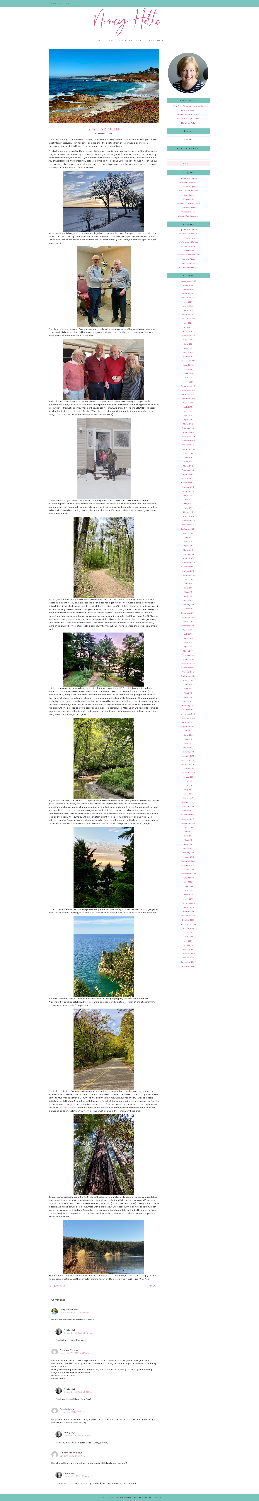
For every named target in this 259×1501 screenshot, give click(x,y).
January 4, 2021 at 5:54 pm (77, 1435)
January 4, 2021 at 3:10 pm (72, 1412)
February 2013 (188, 705)
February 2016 (188, 554)
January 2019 (188, 432)
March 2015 (188, 600)
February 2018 (188, 470)
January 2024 (188, 289)
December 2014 (188, 613)
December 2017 (188, 478)
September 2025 (188, 281)
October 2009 (188, 869)
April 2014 (188, 646)
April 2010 (188, 844)
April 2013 (188, 697)
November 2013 (188, 667)
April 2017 (188, 508)
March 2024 (188, 285)
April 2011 (188, 794)
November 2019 (188, 390)
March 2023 (188, 306)
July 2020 (188, 369)
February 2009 (188, 903)
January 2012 (188, 756)
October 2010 (188, 819)
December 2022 (188, 314)
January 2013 (188, 709)
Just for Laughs (188, 186)
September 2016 (188, 529)
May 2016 (188, 541)
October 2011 (188, 768)
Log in (158, 1497)
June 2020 (188, 373)
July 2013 (188, 684)
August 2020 (188, 365)
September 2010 (188, 823)
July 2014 (188, 634)
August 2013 (188, 680)
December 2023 (188, 293)
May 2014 (188, 642)
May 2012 (188, 739)
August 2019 (188, 403)
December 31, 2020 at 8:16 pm (74, 1353)
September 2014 (188, 625)
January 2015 (188, 609)
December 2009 (188, 861)
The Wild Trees (66, 1107)
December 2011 (188, 760)
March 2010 (188, 848)
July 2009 (188, 882)
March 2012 (188, 747)
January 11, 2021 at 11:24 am (77, 1476)
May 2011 (188, 789)
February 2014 (188, 655)
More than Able (188, 123)
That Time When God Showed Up (188, 106)
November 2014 (188, 617)
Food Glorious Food (188, 182)
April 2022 (188, 327)
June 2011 (188, 785)
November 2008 (188, 915)
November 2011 (188, 764)
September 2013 (188, 676)
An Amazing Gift (188, 110)
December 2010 (188, 810)
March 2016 (188, 550)
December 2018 (188, 436)
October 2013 (188, 672)
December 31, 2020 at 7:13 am (74, 1312)
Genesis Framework (135, 1497)
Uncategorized (188, 212)
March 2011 (188, 798)
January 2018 (188, 474)
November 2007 (188, 966)
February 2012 (188, 752)
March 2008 (188, 949)
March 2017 (188, 512)
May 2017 (188, 503)
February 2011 (188, 802)
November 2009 (188, 865)
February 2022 (188, 331)
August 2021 (188, 339)
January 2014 (188, 659)
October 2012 (188, 722)
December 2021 (188, 335)
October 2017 (188, 487)
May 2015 (188, 592)
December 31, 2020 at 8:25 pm (78, 1392)
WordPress (150, 1497)
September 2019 (188, 398)
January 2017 (188, 516)
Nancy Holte (129, 22)
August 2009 (188, 878)
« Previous (57, 1286)
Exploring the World (188, 178)
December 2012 (188, 714)
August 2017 (188, 495)
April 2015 (188, 596)
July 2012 (188, 730)
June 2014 (188, 638)
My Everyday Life (188, 195)
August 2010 (188, 827)
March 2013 (188, 701)
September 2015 (188, 575)
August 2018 (188, 453)
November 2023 (188, 297)
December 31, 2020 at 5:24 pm (78, 1333)
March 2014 (188, 651)
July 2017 (188, 499)
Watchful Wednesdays (188, 216)
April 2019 (188, 419)
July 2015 (188, 583)
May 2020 (188, 377)
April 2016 (188, 545)
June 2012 (188, 735)
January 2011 (188, 806)
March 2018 (188, 466)
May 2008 (188, 941)
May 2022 (188, 323)
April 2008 (188, 945)
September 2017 (188, 491)
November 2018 (188, 440)
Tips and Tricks (188, 207)
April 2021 (188, 348)
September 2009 (188, 873)
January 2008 (188, 958)
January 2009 (188, 907)
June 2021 (188, 344)
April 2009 (188, 894)
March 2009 (188, 899)
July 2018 (188, 457)
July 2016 (188, 537)
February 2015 (188, 604)
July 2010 (188, 831)
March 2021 (188, 352)
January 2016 (188, 558)
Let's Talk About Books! (188, 190)
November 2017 (188, 483)
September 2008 (188, 924)
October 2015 (188, 571)
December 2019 (188, 386)
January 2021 (188, 356)
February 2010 (188, 852)
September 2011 (188, 773)
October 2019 (188, 394)
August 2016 (188, 533)
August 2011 (188, 777)
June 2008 (188, 936)
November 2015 (188, 567)
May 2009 (188, 890)
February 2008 (188, 953)
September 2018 (188, 449)
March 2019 (188, 424)
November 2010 (188, 815)
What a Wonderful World (188, 114)
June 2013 (188, 688)
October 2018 (188, 445)
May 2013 (188, 693)
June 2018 (188, 461)
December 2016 (188, 520)
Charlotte (119, 1497)
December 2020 (188, 361)
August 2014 (188, 630)
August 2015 (188, 579)
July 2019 (188, 407)
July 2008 (188, 932)
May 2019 (188, 415)
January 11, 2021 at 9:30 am (73, 1456)
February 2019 (188, 428)
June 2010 (188, 836)
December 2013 (188, 663)
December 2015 (188, 562)
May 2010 (188, 840)
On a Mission (188, 199)
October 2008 (188, 920)
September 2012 (188, 726)
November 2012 (188, 718)
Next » (153, 1286)
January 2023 (188, 310)
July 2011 (188, 781)
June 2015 (188, 588)
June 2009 (188, 886)
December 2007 (188, 962)
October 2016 (188, 525)
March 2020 (188, 382)
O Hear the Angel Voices (188, 119)
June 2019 (188, 411)
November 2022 (188, 319)
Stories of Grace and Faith (188, 203)
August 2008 (188, 928)
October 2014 (188, 621)
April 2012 (188, 743)
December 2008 (188, 911)
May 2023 (188, 302)
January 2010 (188, 857)
